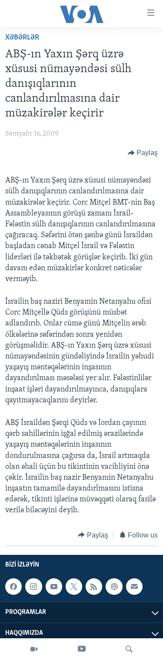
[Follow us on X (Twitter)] (74, 586)
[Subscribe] (134, 586)
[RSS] (94, 586)
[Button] (143, 153)
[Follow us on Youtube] (54, 586)
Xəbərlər (22, 38)
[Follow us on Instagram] (33, 586)
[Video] (34, 649)
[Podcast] (114, 586)
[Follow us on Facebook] (13, 586)
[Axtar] (129, 649)
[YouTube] (81, 649)
